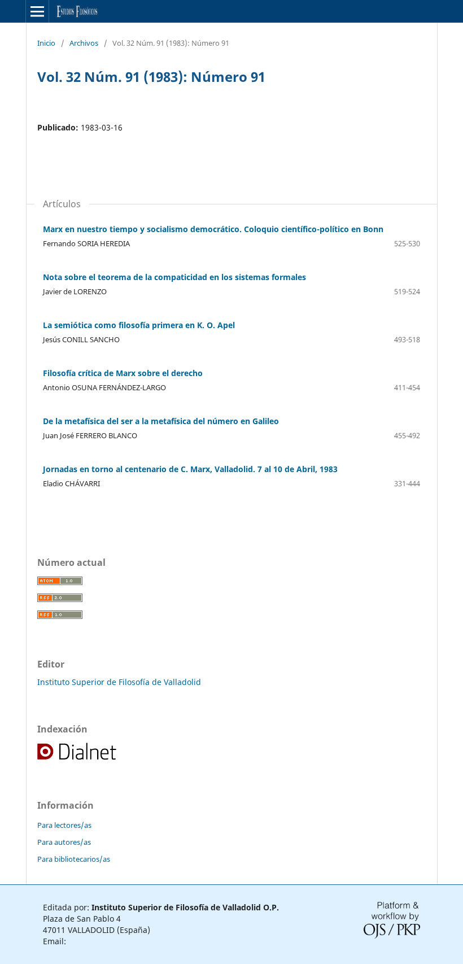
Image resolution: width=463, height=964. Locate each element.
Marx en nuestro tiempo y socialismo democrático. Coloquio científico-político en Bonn (213, 229)
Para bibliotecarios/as (73, 859)
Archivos (83, 43)
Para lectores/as (64, 825)
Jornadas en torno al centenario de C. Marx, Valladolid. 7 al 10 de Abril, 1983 (190, 469)
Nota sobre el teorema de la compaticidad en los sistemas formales (174, 277)
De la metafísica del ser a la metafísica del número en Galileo (161, 421)
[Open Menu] (37, 11)
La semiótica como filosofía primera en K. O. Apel (139, 325)
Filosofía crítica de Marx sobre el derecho (123, 373)
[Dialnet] (78, 758)
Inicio (46, 43)
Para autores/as (64, 842)
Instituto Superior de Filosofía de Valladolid (119, 682)
